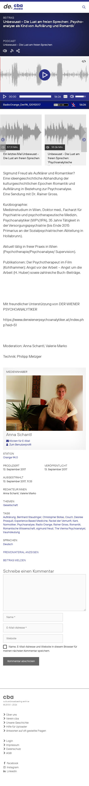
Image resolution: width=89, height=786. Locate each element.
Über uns (11, 714)
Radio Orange (44, 524)
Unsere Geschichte (17, 723)
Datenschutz (13, 749)
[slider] (35, 96)
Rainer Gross (60, 524)
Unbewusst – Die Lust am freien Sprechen (27, 45)
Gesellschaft (10, 505)
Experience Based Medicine (31, 521)
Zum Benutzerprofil (19, 444)
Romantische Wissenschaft (19, 528)
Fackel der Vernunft (60, 521)
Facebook (12, 763)
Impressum (12, 745)
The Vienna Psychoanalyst (70, 528)
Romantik (75, 524)
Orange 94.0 (10, 457)
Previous (2, 140)
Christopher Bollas (53, 517)
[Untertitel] (65, 96)
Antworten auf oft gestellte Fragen (26, 731)
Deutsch (8, 544)
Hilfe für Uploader (16, 726)
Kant (75, 521)
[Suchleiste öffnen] (84, 7)
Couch (69, 517)
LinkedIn (11, 771)
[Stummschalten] (72, 96)
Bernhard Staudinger (29, 517)
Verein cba (12, 718)
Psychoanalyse (26, 524)
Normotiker (9, 524)
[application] (44, 96)
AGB (9, 753)
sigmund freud (44, 528)
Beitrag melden (14, 560)
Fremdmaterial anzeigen (20, 552)
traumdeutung (11, 532)
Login (9, 741)
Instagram (12, 767)
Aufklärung (9, 517)
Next (84, 140)
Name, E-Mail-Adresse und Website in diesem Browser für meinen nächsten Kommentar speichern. (40, 648)
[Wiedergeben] (4, 96)
